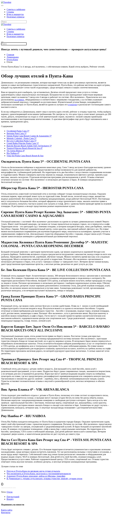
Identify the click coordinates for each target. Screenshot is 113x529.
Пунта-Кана (12, 59)
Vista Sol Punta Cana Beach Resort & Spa (25, 155)
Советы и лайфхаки (16, 9)
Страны (10, 12)
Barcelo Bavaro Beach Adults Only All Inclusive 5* (29, 146)
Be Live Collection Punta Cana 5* (22, 141)
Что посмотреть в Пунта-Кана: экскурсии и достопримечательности (39, 473)
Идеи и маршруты (15, 14)
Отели (10, 492)
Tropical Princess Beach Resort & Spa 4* (25, 148)
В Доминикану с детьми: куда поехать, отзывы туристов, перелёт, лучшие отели (44, 478)
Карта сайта (6, 510)
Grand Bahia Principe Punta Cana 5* (23, 143)
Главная (10, 54)
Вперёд (10, 499)
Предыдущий (13, 496)
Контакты (5, 512)
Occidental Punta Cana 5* (18, 131)
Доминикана (13, 57)
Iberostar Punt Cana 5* (17, 133)
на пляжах (19, 99)
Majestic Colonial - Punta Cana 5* (22, 138)
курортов (72, 104)
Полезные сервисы (15, 17)
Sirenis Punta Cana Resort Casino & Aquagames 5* (29, 136)
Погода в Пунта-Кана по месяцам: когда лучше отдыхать (33, 471)
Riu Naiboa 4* (13, 153)
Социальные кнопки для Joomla (8, 487)
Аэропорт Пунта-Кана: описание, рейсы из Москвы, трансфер (36, 476)
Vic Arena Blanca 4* (16, 151)
